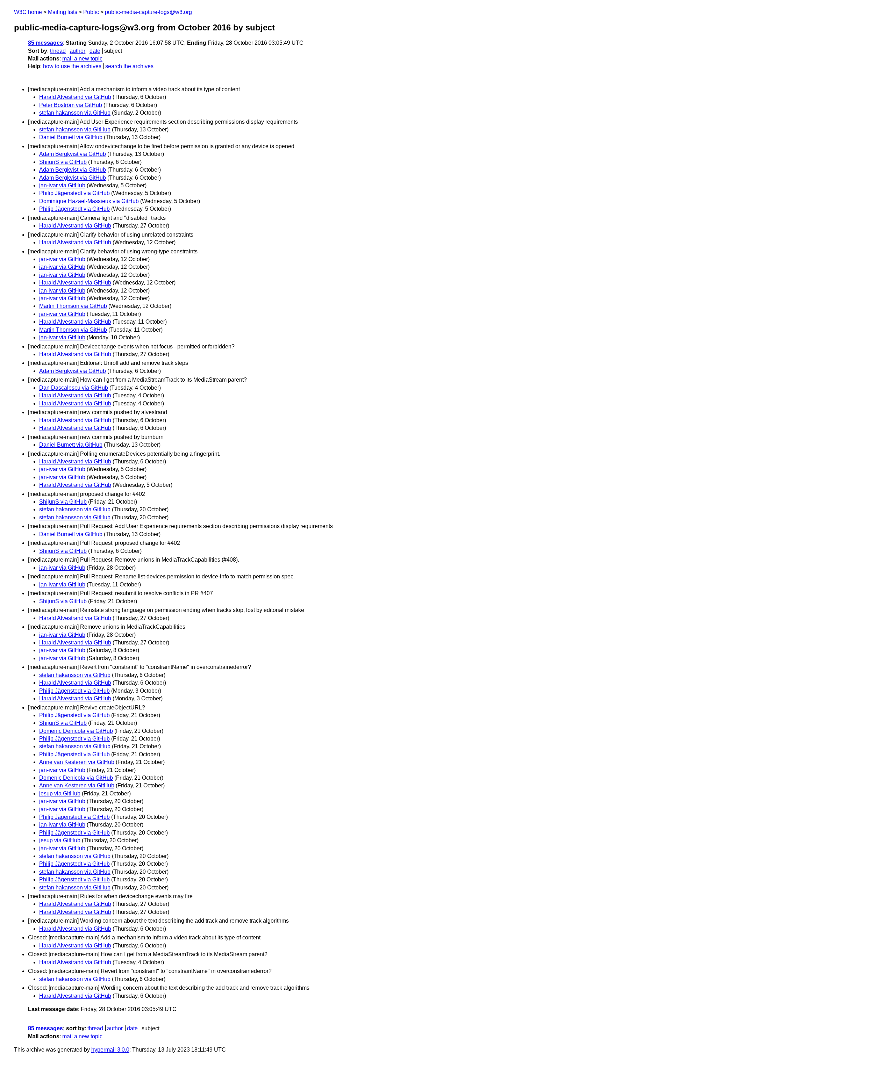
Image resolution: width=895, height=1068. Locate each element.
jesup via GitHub (59, 793)
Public (91, 12)
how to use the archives (72, 66)
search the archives (129, 66)
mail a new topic (82, 59)
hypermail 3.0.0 (110, 1050)
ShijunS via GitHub (63, 162)
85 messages (45, 43)
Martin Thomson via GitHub (73, 306)
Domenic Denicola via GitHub (76, 731)
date (95, 51)
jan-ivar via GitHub (62, 185)
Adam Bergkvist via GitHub (72, 154)
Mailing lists (62, 12)
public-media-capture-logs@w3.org (148, 12)
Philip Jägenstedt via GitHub (74, 193)
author (77, 51)
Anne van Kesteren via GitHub (76, 762)
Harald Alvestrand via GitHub (75, 97)
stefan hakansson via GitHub (74, 113)
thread (58, 51)
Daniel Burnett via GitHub (70, 137)
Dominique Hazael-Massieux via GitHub (89, 201)
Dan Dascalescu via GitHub (73, 388)
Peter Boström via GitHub (70, 105)
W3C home (28, 12)
